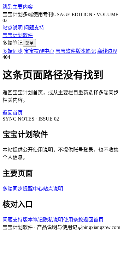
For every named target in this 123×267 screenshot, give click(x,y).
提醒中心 (33, 188)
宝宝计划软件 (18, 35)
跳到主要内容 (18, 6)
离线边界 (107, 51)
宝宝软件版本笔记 (76, 51)
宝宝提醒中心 (39, 51)
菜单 (29, 43)
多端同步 (13, 51)
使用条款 (73, 219)
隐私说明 (53, 219)
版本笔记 (33, 219)
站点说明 (13, 27)
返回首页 (13, 112)
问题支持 (34, 27)
